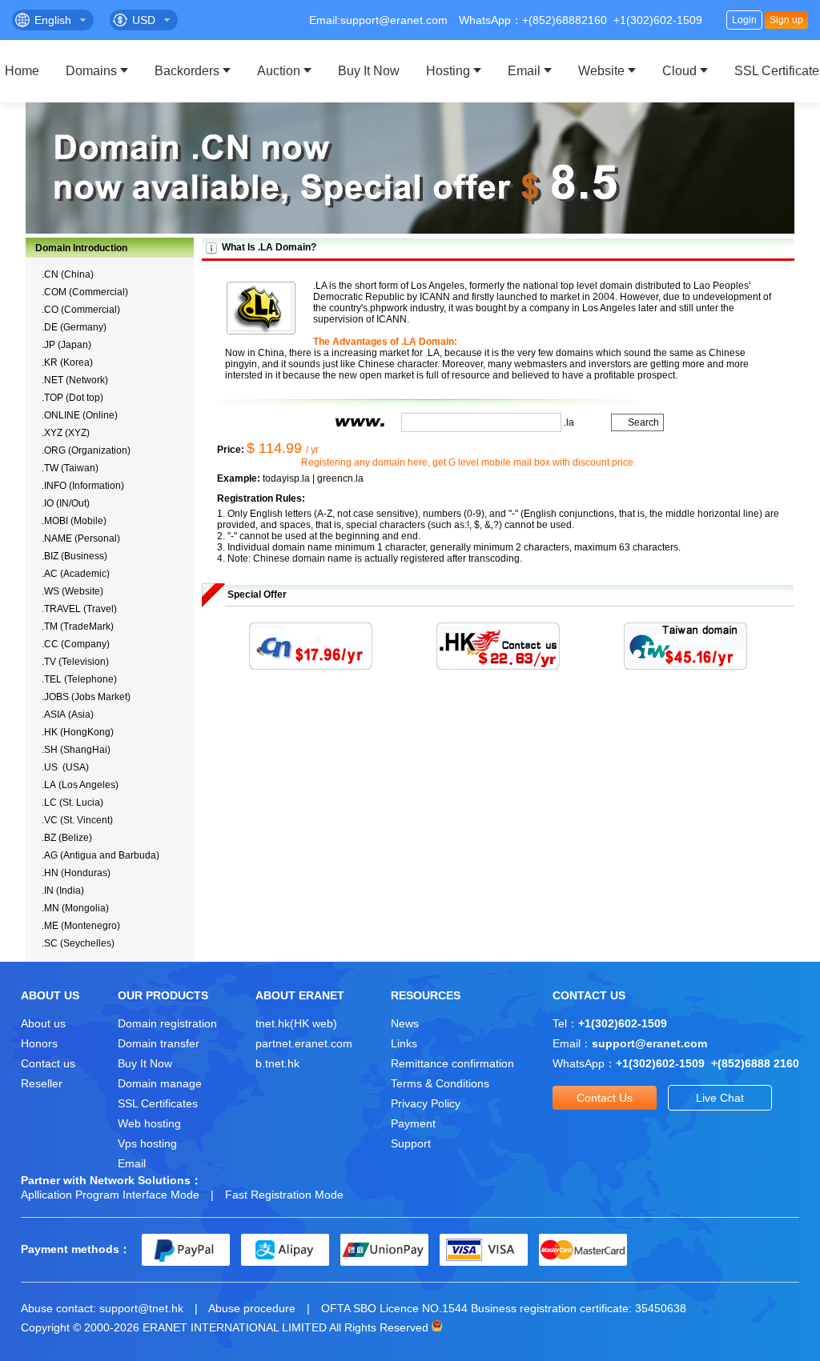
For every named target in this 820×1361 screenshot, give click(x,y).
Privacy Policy (425, 1103)
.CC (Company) (76, 644)
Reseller (41, 1083)
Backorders (187, 71)
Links (404, 1043)
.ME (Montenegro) (81, 925)
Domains (91, 71)
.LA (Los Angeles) (80, 785)
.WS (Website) (72, 591)
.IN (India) (63, 890)
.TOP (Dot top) (72, 397)
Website (601, 71)
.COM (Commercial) (85, 292)
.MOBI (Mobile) (74, 520)
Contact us (48, 1063)
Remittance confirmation (452, 1063)
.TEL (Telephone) (79, 679)
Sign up (786, 20)
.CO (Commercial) (81, 309)
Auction (278, 71)
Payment (413, 1123)
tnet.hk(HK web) (296, 1023)
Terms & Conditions (440, 1083)
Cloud (679, 71)
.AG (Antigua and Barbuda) (100, 855)
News (405, 1023)
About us (43, 1023)
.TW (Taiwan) (70, 468)
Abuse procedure (251, 1308)
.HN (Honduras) (76, 873)
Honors (39, 1043)
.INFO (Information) (83, 485)
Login (744, 20)
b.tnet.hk (277, 1063)
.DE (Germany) (74, 327)
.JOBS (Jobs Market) (86, 697)
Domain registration (167, 1023)
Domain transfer (158, 1043)
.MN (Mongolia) (75, 908)
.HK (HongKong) (78, 732)
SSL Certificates (158, 1103)
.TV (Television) (75, 661)
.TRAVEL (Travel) (79, 608)
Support (411, 1143)
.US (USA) (65, 767)
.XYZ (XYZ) (66, 432)
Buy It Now (369, 71)
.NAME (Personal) (81, 538)
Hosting (448, 71)
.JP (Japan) (66, 344)
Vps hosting (147, 1143)
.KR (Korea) (67, 362)
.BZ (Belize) (67, 837)
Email (524, 71)
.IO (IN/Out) (66, 503)
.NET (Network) (75, 380)
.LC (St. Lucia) (72, 802)
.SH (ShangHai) (76, 749)
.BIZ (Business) (74, 556)
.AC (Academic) (76, 573)
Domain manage (160, 1083)
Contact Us (605, 1097)
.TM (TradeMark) (78, 626)
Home (22, 71)
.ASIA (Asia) (68, 714)
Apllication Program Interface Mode (110, 1194)
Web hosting (149, 1123)
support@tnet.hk (141, 1308)
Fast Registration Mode (284, 1194)
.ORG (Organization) (86, 450)
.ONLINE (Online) (80, 415)
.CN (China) (68, 274)
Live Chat (720, 1097)
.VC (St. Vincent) (77, 820)
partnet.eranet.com (303, 1043)
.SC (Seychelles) (78, 943)
